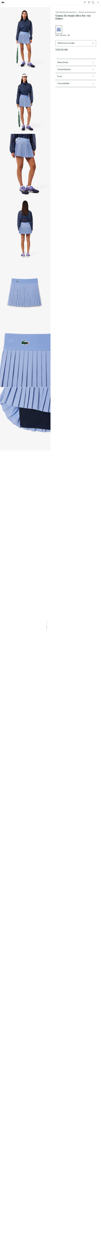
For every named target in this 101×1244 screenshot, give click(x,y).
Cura (59, 76)
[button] (89, 2)
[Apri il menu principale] (98, 2)
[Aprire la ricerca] (93, 2)
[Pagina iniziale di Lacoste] (3, 2)
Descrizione (62, 62)
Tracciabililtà (63, 83)
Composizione (63, 69)
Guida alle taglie (61, 49)
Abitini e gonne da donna (87, 12)
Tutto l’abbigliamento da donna (65, 12)
